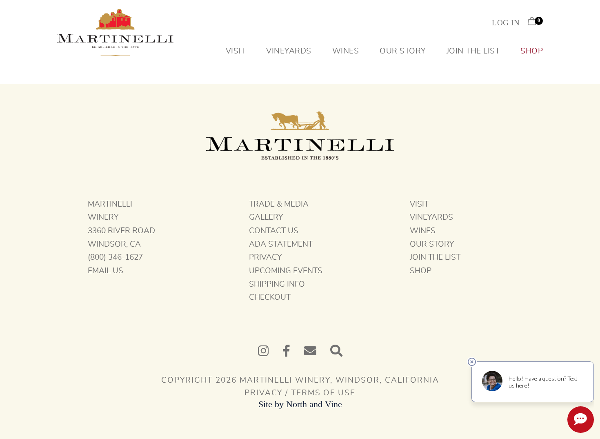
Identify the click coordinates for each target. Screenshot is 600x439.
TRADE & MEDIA (279, 204)
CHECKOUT (270, 297)
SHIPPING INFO (277, 284)
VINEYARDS (431, 217)
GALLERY (266, 217)
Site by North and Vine (300, 404)
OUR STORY (432, 244)
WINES (423, 231)
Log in (506, 22)
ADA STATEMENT (281, 244)
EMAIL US (105, 271)
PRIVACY (265, 257)
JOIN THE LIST (435, 257)
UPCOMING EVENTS (285, 271)
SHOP (420, 271)
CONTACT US (273, 231)
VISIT (419, 204)
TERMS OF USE (323, 393)
